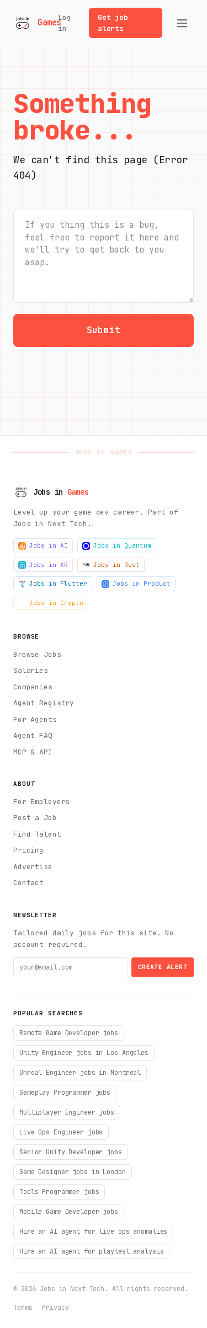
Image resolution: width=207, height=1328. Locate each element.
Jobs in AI (48, 545)
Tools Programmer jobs (59, 1191)
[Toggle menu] (182, 23)
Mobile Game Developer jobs (68, 1211)
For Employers (41, 801)
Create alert (162, 967)
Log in (64, 23)
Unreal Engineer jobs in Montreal (80, 1072)
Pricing (28, 850)
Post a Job (35, 817)
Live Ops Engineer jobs (61, 1132)
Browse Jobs (37, 654)
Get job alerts (113, 23)
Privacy (55, 1307)
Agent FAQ (32, 735)
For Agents (35, 719)
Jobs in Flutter (58, 583)
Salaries (30, 670)
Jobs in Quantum (122, 545)
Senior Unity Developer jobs (70, 1152)
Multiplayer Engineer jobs (66, 1112)
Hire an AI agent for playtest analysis (91, 1251)
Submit (103, 330)
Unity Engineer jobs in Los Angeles (83, 1052)
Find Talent (37, 834)
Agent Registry (43, 703)
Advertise (32, 866)
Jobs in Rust (116, 565)
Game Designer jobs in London (72, 1172)
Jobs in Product (142, 583)
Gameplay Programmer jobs (64, 1092)
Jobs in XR (48, 565)
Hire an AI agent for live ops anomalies (93, 1231)
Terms (22, 1307)
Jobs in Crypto (56, 603)
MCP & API (32, 752)
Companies (32, 687)
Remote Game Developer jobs (68, 1033)
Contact (28, 882)
